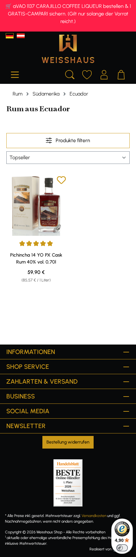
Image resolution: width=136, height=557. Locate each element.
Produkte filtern (72, 140)
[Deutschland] (10, 35)
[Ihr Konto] (104, 73)
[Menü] (14, 73)
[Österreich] (21, 35)
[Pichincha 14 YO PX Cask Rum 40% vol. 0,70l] (36, 205)
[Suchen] (69, 73)
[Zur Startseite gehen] (68, 49)
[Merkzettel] (87, 73)
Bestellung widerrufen (68, 442)
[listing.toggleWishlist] (61, 181)
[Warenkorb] (121, 73)
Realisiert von (100, 549)
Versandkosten (94, 515)
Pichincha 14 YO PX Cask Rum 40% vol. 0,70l (36, 258)
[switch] (122, 547)
